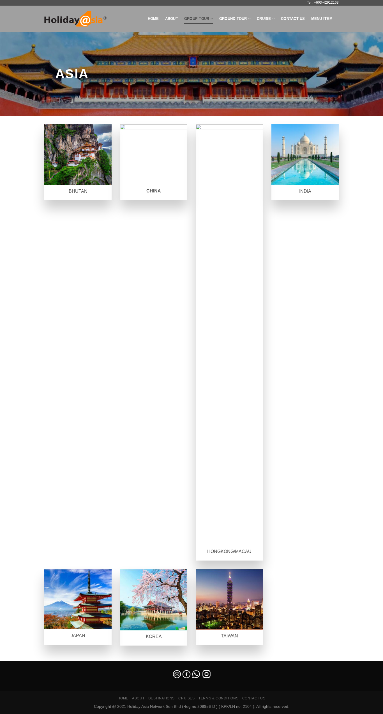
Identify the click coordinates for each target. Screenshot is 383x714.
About (171, 19)
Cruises (186, 698)
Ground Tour (233, 19)
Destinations (161, 698)
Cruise (264, 19)
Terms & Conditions (218, 698)
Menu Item (322, 19)
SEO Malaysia (12, 658)
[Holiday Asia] (75, 19)
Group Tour (196, 19)
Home (153, 19)
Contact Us (293, 19)
